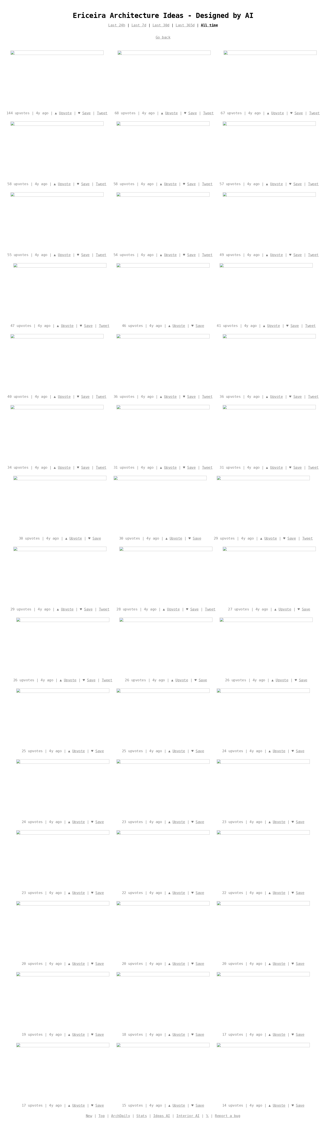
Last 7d (139, 25)
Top (101, 1116)
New (89, 1116)
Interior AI (188, 1116)
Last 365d (185, 25)
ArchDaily (120, 1116)
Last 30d (161, 25)
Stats (141, 1116)
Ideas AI (161, 1116)
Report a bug (227, 1116)
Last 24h (116, 25)
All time (209, 25)
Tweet (102, 113)
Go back (163, 37)
